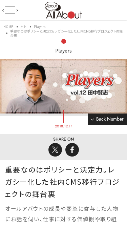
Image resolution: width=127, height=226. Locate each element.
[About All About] (63, 9)
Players (63, 50)
